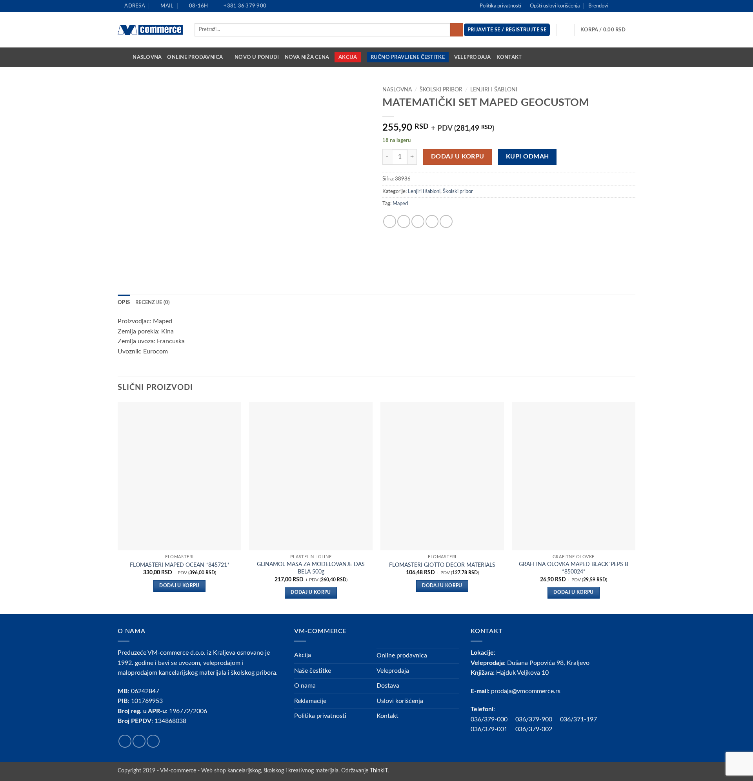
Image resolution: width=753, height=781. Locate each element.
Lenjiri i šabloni (493, 90)
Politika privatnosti (500, 6)
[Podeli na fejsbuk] (389, 221)
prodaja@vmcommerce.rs (525, 691)
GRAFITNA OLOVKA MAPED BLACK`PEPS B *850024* (573, 568)
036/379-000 (493, 719)
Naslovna (147, 57)
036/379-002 (537, 729)
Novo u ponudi (257, 57)
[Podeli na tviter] (403, 221)
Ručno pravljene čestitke (408, 57)
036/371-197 (578, 719)
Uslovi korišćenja (399, 701)
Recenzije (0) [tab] (152, 302)
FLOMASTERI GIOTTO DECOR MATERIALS (442, 565)
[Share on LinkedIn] (446, 221)
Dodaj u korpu (457, 157)
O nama (305, 686)
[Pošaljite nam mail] (631, 6)
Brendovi (598, 6)
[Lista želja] (565, 29)
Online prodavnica (195, 57)
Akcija (347, 57)
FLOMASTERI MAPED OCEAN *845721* (179, 565)
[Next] (635, 507)
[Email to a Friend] (417, 221)
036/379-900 (534, 719)
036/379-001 (493, 729)
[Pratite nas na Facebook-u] (616, 6)
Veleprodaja (472, 57)
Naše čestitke (312, 671)
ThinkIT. (379, 771)
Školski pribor (441, 90)
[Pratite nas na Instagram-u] (624, 6)
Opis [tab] (124, 302)
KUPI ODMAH (527, 157)
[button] (607, 29)
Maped (400, 203)
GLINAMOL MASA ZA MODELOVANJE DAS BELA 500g (311, 568)
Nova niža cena (307, 57)
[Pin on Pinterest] (432, 221)
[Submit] (456, 29)
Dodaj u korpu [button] (179, 586)
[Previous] (118, 507)
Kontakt (509, 57)
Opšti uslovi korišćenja (555, 6)
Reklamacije (310, 701)
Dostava (387, 686)
